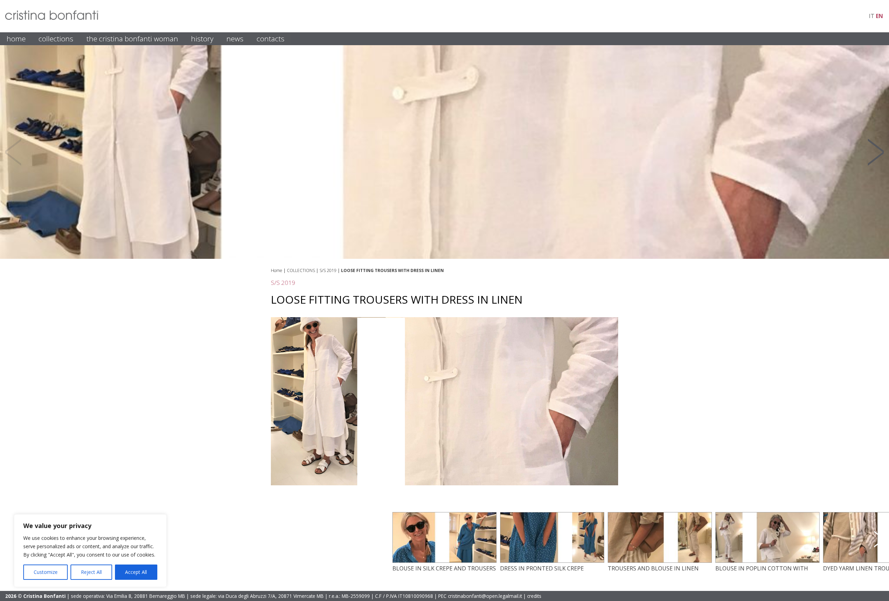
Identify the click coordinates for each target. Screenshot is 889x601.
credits (534, 596)
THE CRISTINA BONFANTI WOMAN (132, 38)
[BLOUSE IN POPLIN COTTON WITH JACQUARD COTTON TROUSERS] (767, 561)
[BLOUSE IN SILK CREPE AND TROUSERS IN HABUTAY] (444, 561)
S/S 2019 (328, 270)
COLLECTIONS (56, 38)
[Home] (51, 18)
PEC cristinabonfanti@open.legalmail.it (480, 596)
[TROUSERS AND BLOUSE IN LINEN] (660, 561)
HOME (16, 38)
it (871, 16)
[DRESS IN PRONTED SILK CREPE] (552, 561)
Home (276, 270)
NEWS (234, 38)
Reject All (91, 572)
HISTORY (202, 38)
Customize (46, 572)
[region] (90, 550)
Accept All (136, 572)
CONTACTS (270, 38)
